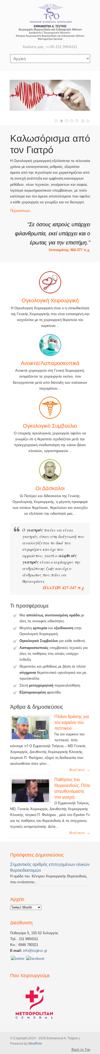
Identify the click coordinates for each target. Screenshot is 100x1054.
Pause (83, 121)
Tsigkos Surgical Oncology (50, 22)
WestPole (35, 1043)
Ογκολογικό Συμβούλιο (50, 426)
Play (88, 121)
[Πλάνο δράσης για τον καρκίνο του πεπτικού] (30, 738)
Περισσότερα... (21, 211)
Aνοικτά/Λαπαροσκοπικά (50, 363)
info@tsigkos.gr (34, 951)
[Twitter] (18, 959)
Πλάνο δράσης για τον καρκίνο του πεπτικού (71, 722)
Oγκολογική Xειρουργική (50, 300)
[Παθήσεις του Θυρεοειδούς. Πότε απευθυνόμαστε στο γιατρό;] (30, 801)
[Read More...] (50, 345)
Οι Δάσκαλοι (50, 488)
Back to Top (80, 1050)
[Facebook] (35, 959)
